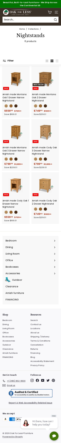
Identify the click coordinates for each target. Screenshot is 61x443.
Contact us (35, 324)
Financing (35, 353)
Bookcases (8, 336)
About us (34, 332)
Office (6, 332)
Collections (33, 29)
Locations (35, 328)
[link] (6, 106)
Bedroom (7, 320)
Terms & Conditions (40, 340)
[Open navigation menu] (56, 12)
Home (22, 29)
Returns (34, 349)
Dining (6, 324)
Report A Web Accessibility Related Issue (30, 402)
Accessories (9, 340)
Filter (10, 60)
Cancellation (36, 344)
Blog (32, 357)
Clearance (8, 349)
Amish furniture (10, 353)
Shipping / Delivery (39, 336)
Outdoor (7, 344)
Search (34, 320)
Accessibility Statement (42, 361)
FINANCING (8, 357)
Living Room (9, 328)
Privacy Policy (37, 365)
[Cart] (49, 12)
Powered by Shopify (13, 436)
